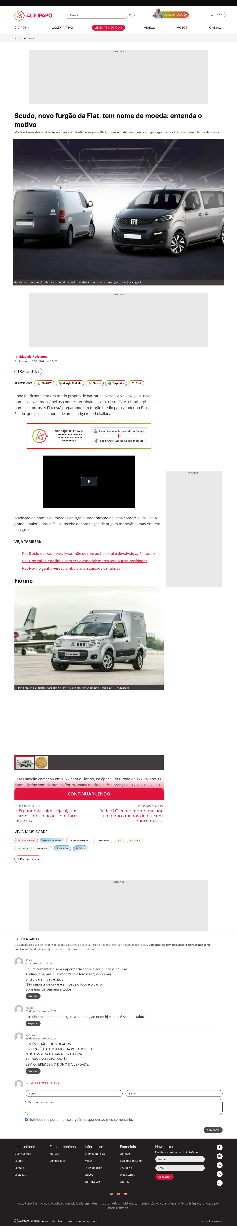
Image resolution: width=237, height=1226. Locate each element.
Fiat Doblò (135, 840)
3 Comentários (28, 371)
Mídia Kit (20, 1174)
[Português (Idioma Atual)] (111, 1193)
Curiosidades (103, 840)
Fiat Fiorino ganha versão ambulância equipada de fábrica (71, 568)
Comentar (213, 1130)
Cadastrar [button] (164, 1176)
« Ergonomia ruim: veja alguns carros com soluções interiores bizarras (46, 816)
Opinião (125, 1153)
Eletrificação (92, 1181)
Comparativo (57, 1160)
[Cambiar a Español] (125, 1193)
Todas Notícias (27, 840)
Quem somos (22, 1153)
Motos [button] (182, 27)
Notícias (29, 38)
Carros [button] (20, 27)
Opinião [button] (215, 27)
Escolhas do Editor (52, 840)
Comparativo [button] (62, 27)
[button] (130, 15)
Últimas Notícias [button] (108, 27)
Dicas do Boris (93, 1167)
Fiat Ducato (23, 848)
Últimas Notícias (95, 1153)
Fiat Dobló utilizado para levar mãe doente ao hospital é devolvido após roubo (88, 553)
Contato (19, 1167)
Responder (33, 995)
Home (17, 38)
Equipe (18, 1160)
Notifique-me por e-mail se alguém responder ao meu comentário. (80, 1119)
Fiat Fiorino (42, 848)
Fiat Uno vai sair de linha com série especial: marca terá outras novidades (84, 560)
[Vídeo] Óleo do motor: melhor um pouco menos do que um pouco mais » (131, 816)
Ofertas (124, 1181)
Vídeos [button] (149, 27)
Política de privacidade (212, 1221)
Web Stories (127, 1174)
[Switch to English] (118, 1193)
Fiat (119, 840)
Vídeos (81, 848)
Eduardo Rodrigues (33, 357)
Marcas (54, 1153)
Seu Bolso (63, 848)
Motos (88, 1160)
